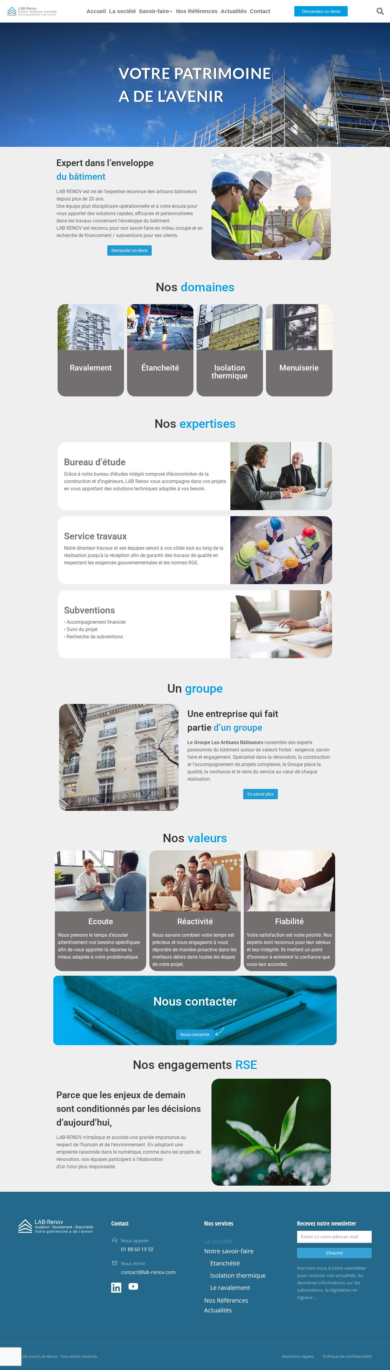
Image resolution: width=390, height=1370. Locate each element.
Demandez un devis (321, 11)
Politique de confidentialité (347, 1356)
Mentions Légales (298, 1356)
